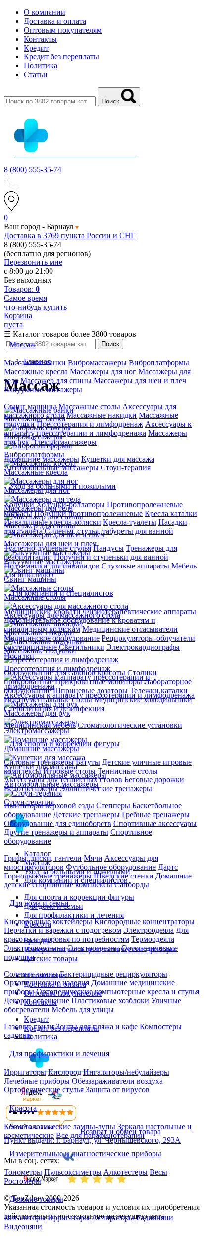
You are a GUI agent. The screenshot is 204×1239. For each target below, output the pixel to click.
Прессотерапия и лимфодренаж (90, 424)
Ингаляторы (25, 1217)
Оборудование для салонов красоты (64, 673)
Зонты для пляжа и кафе (97, 1026)
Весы (158, 1172)
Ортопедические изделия (46, 983)
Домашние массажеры (41, 459)
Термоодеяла (152, 939)
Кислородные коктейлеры (48, 921)
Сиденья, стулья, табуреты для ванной (109, 531)
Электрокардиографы (143, 647)
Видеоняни (23, 1226)
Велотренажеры (31, 788)
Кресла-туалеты (129, 522)
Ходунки (20, 504)
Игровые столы (69, 771)
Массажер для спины (56, 380)
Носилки (19, 656)
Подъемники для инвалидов (52, 566)
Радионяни (154, 1217)
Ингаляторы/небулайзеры (126, 1072)
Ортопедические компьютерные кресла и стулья (117, 991)
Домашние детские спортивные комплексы (98, 880)
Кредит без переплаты (61, 56)
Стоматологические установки (130, 725)
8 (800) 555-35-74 (32, 169)
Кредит (36, 48)
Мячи (93, 858)
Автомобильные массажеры (51, 468)
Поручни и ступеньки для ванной (111, 557)
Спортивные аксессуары (155, 823)
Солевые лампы (31, 974)
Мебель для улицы (82, 1009)
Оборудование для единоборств (57, 823)
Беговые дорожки (154, 779)
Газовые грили (29, 1026)
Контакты (40, 39)
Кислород (64, 1072)
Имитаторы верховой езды (49, 805)
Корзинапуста (18, 320)
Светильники (81, 647)
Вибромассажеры (97, 363)
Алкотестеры (125, 1172)
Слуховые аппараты (135, 566)
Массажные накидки (101, 415)
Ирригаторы (25, 1072)
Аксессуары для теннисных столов (63, 779)
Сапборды (131, 884)
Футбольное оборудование (111, 867)
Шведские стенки (123, 876)
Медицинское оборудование (52, 638)
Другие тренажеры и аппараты (56, 832)
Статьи (36, 74)
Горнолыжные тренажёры (48, 876)
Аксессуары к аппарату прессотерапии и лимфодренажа (98, 428)
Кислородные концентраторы (144, 921)
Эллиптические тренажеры (106, 788)
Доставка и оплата (55, 21)
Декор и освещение (36, 1000)
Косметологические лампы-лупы (59, 1126)
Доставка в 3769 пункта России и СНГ (69, 235)
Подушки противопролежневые (88, 513)
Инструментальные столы (48, 699)
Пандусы (108, 548)
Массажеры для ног (103, 371)
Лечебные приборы (37, 1081)
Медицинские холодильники (143, 699)
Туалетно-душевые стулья (47, 548)
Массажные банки (35, 363)
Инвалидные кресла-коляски (52, 522)
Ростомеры (22, 1181)
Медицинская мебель (40, 725)
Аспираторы (113, 1217)
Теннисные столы (128, 771)
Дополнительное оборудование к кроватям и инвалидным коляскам (79, 624)
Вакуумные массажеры (43, 389)
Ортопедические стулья (44, 1089)
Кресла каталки (171, 513)
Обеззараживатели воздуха (117, 1081)
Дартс (168, 867)
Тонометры (23, 1172)
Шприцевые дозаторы (90, 690)
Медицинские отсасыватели (130, 629)
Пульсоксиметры (73, 1172)
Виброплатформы (159, 363)
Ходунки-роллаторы (70, 504)
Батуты (88, 762)
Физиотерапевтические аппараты (139, 611)
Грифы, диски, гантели (43, 858)
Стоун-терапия (126, 468)
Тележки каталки (159, 690)
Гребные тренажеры (156, 814)
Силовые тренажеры (39, 762)
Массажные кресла (36, 371)
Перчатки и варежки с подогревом (62, 930)
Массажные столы (89, 406)
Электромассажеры (64, 442)
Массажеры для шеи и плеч (140, 380)
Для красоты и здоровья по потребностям (96, 934)
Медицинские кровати (42, 611)
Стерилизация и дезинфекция (54, 708)
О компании (44, 12)
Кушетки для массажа (117, 459)
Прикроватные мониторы (98, 681)
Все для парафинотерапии (100, 1135)
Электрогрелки (93, 948)
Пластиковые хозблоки (110, 1000)
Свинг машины (30, 406)
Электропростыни (35, 948)
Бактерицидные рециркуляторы (113, 974)
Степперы (113, 805)
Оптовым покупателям (63, 30)
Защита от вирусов (118, 1089)
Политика (40, 65)
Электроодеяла (148, 930)
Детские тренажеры (86, 814)
